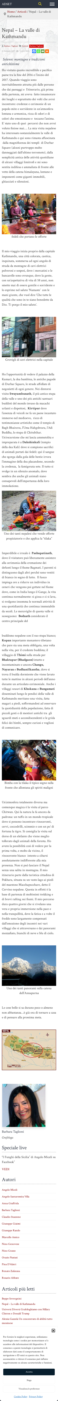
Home (11, 12)
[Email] (43, 51)
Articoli (22, 12)
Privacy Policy (36, 1396)
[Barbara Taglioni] (24, 1105)
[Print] (47, 51)
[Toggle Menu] (52, 4)
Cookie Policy (20, 1396)
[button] (53, 1330)
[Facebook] (34, 51)
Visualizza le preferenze (29, 1388)
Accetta (29, 1371)
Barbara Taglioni (36, 46)
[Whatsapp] (38, 51)
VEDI (5, 1169)
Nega (29, 1380)
